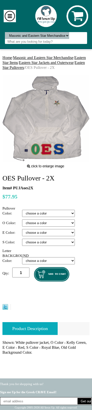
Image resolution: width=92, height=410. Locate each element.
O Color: (9, 223)
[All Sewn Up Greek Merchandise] (46, 16)
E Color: (9, 232)
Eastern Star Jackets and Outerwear (46, 62)
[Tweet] (5, 308)
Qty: (5, 273)
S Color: (9, 242)
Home (7, 58)
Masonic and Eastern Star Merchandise (43, 58)
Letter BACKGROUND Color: (12, 256)
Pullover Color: (8, 210)
